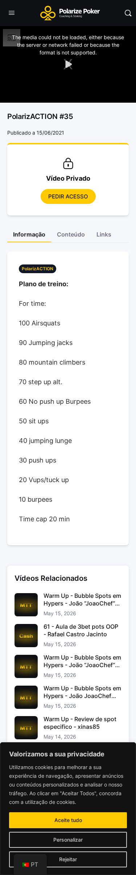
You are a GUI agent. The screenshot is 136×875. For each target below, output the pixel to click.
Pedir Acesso (68, 196)
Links (103, 234)
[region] (68, 808)
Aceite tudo (68, 820)
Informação (29, 234)
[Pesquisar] (128, 13)
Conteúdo (71, 234)
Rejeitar (68, 859)
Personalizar (68, 840)
